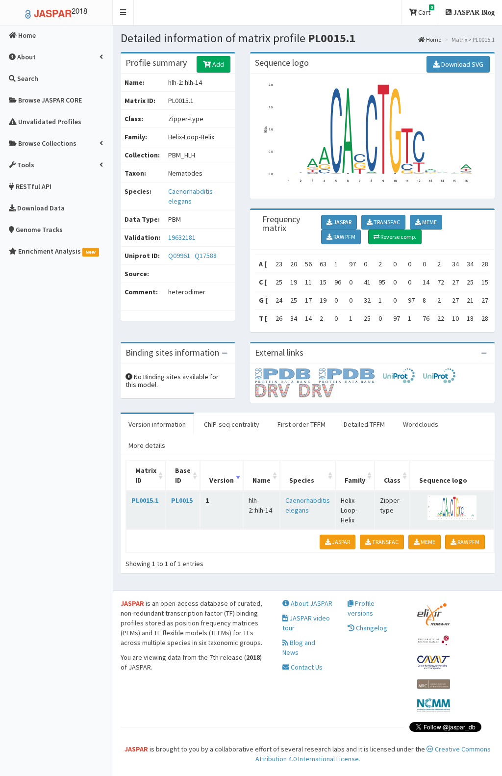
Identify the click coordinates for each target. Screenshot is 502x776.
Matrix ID (145, 475)
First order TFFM (301, 424)
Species (301, 480)
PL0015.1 (144, 500)
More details (146, 445)
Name (261, 480)
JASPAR (341, 222)
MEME (429, 222)
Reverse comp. (397, 236)
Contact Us (306, 667)
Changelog (370, 627)
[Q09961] (287, 375)
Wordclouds (420, 424)
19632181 (182, 237)
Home (433, 39)
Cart (425, 10)
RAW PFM (343, 236)
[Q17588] (350, 375)
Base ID (183, 475)
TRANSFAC (386, 222)
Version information (157, 424)
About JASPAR (310, 603)
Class (392, 480)
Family (355, 480)
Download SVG (461, 64)
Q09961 (180, 255)
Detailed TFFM (364, 424)
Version (221, 480)
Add (217, 64)
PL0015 (182, 500)
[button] (123, 12)
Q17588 (206, 255)
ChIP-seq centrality (231, 424)
